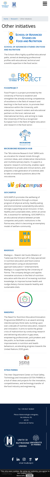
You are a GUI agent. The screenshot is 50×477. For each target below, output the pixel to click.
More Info (21, 475)
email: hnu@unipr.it (26, 463)
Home (6, 19)
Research (14, 19)
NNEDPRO (9, 312)
